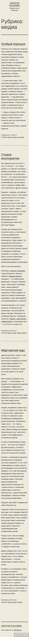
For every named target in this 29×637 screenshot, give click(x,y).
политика (19, 602)
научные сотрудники (17, 270)
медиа (15, 137)
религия (24, 333)
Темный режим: (19, 635)
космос (14, 333)
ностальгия (20, 137)
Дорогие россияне (11, 626)
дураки (10, 333)
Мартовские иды (13, 350)
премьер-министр (15, 276)
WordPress (17, 630)
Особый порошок (13, 44)
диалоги (10, 137)
